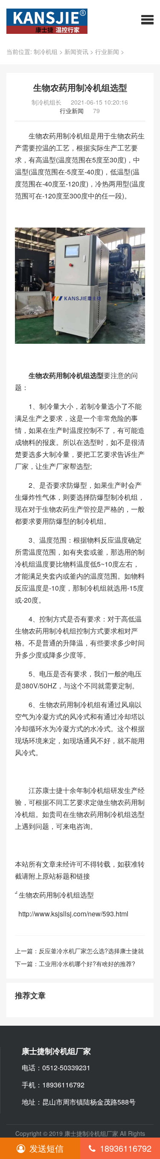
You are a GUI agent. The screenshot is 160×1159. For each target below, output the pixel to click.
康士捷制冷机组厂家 (91, 1133)
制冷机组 (46, 51)
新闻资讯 (76, 51)
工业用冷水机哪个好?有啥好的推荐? (87, 963)
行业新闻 (107, 51)
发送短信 (46, 1148)
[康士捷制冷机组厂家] (46, 20)
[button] (147, 19)
